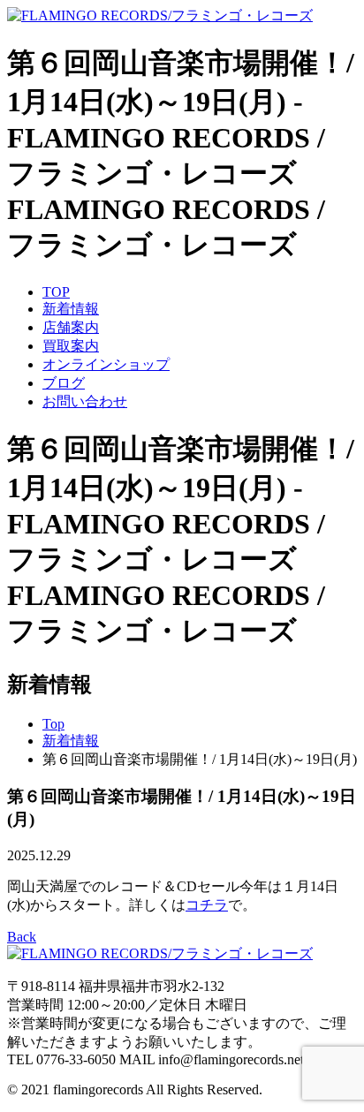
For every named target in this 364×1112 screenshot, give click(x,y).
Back (21, 936)
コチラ (207, 904)
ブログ (63, 382)
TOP (56, 291)
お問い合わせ (84, 401)
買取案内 (70, 345)
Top (53, 723)
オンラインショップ (106, 364)
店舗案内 (70, 327)
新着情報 (70, 308)
